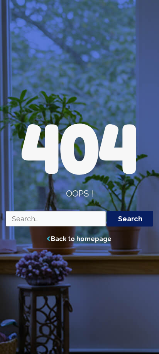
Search (130, 219)
